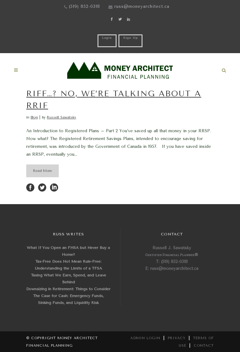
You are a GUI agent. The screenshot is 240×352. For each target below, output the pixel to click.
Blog (34, 117)
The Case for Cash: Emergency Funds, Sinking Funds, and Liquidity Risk (68, 299)
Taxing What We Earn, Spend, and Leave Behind (68, 278)
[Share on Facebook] (30, 187)
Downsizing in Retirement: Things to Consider (68, 289)
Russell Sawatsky (61, 117)
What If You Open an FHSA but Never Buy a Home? (68, 251)
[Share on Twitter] (42, 187)
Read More (42, 171)
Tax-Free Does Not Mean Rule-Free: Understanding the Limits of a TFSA (68, 264)
